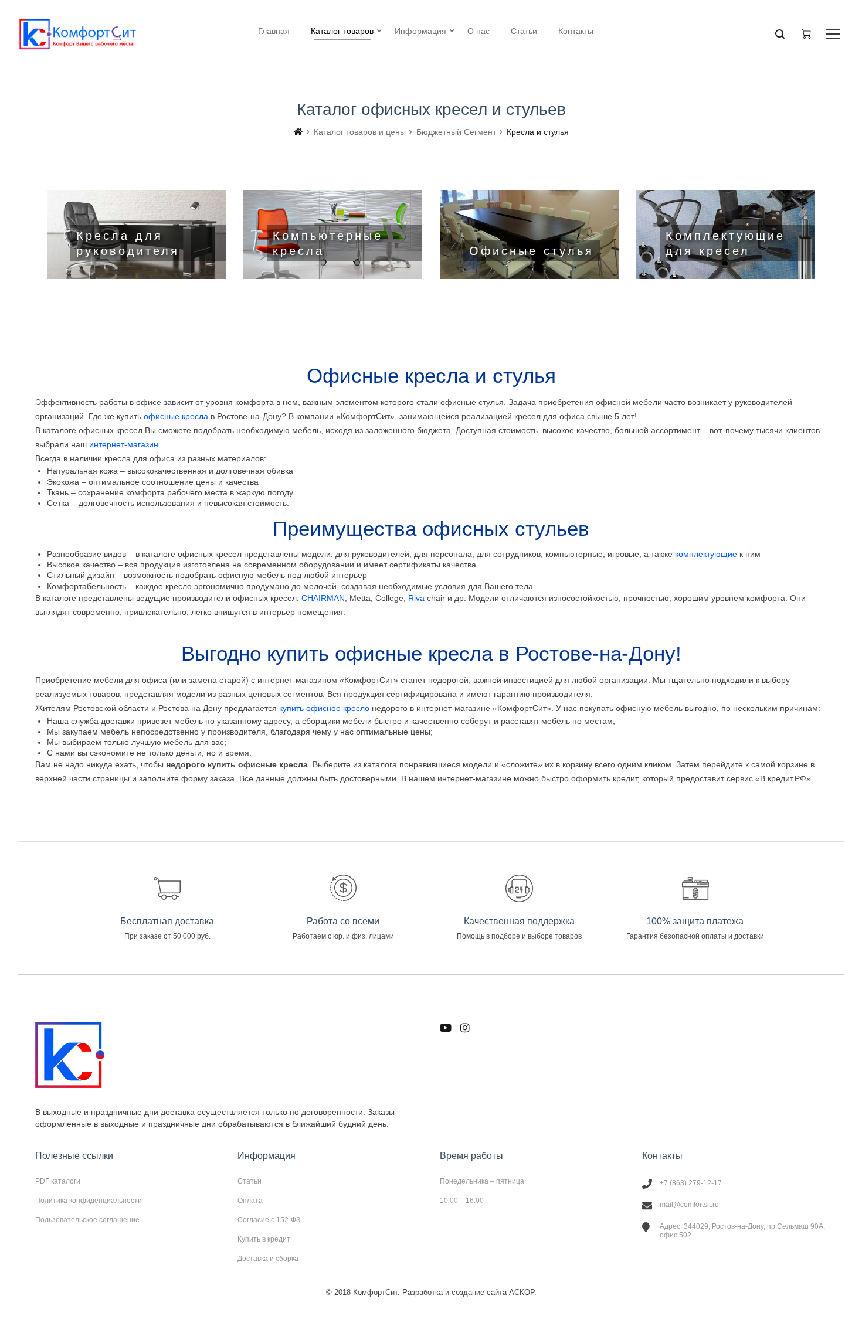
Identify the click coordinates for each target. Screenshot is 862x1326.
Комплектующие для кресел (725, 235)
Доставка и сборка (267, 1258)
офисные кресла (176, 416)
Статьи (249, 1181)
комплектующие (706, 554)
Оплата (250, 1200)
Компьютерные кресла (332, 235)
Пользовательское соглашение (87, 1219)
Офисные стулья (529, 235)
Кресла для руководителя (136, 235)
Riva (416, 598)
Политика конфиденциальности (88, 1200)
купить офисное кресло (324, 708)
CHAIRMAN (323, 598)
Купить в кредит (263, 1239)
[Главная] (298, 132)
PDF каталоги (57, 1181)
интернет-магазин (123, 444)
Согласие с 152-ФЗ (268, 1220)
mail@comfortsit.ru (689, 1205)
